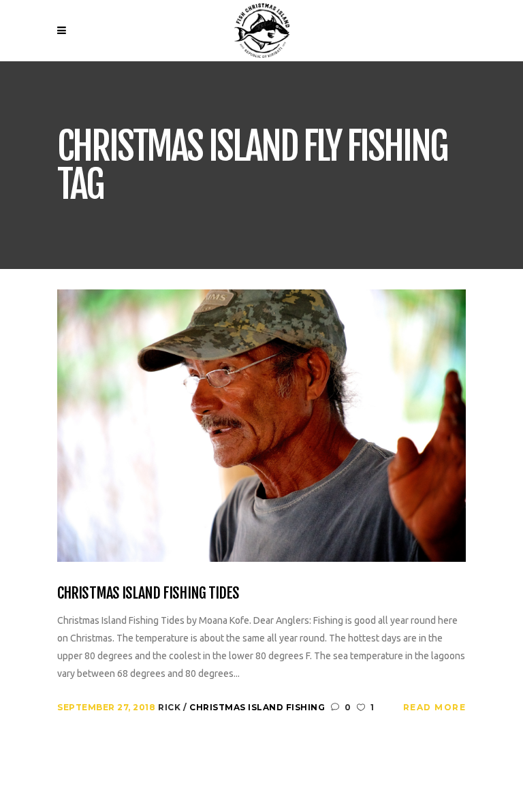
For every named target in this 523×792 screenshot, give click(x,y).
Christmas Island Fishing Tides (148, 592)
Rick (170, 707)
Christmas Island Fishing (257, 707)
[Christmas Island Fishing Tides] (261, 424)
